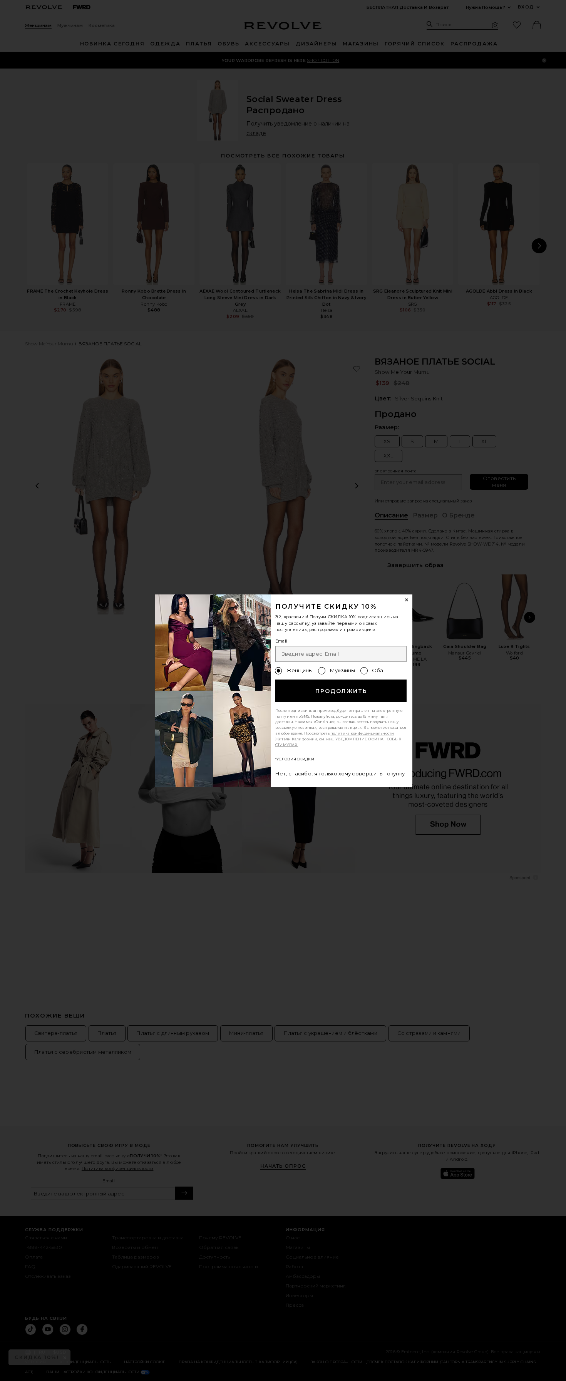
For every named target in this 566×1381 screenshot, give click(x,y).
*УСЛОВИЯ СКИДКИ (294, 759)
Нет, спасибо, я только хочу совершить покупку (340, 773)
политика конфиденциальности (362, 733)
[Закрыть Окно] (407, 600)
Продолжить (341, 691)
